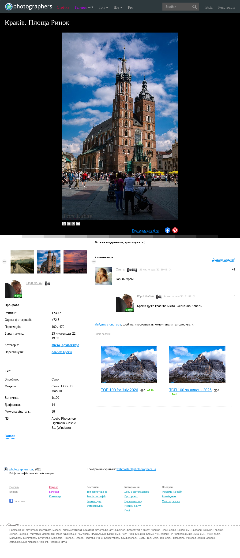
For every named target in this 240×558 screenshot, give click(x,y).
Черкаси (33, 541)
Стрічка (63, 7)
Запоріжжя (48, 533)
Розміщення (169, 496)
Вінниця (207, 529)
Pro (130, 7)
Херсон (210, 537)
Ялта (64, 541)
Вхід (209, 7)
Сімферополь (129, 537)
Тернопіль (165, 537)
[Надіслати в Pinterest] (175, 232)
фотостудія (133, 529)
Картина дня (94, 501)
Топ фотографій (96, 496)
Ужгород (191, 537)
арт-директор (117, 529)
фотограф (45, 529)
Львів (217, 533)
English (13, 491)
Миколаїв (56, 537)
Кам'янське (113, 533)
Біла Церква (169, 529)
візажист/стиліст (72, 529)
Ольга (120, 269)
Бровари (196, 529)
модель (56, 529)
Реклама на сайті (172, 491)
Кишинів (140, 533)
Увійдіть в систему (108, 324)
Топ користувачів (97, 491)
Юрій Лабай (34, 283)
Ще (117, 7)
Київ (131, 533)
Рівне (99, 537)
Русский (14, 487)
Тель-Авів (152, 537)
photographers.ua (21, 469)
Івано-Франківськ (66, 533)
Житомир (35, 533)
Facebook (19, 501)
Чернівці (55, 541)
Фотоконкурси (95, 505)
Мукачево (44, 537)
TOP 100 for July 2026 (119, 390)
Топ (102, 7)
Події (127, 510)
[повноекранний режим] (78, 223)
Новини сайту (132, 505)
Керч (125, 533)
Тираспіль (179, 537)
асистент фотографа (95, 529)
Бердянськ (183, 529)
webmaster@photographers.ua (136, 469)
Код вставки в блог (145, 230)
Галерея (84, 7)
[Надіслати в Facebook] (167, 232)
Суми (142, 537)
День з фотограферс (136, 491)
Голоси (10, 436)
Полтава (90, 537)
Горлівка (218, 529)
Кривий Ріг (166, 533)
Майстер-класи (171, 501)
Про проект (131, 496)
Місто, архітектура (65, 345)
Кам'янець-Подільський (92, 533)
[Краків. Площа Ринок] (48, 252)
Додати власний (223, 259)
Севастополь (112, 537)
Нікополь (69, 537)
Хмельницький (18, 541)
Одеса (79, 537)
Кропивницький (183, 533)
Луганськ (198, 533)
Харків (201, 537)
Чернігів (44, 541)
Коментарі (55, 496)
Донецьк (23, 533)
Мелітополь (30, 537)
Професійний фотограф (23, 529)
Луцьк (209, 533)
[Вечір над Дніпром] (75, 252)
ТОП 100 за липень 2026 (190, 390)
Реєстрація (226, 7)
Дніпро (13, 533)
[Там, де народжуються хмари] (22, 252)
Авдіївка (155, 529)
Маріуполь (15, 537)
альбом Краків (62, 352)
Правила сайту (133, 501)
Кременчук (152, 533)
